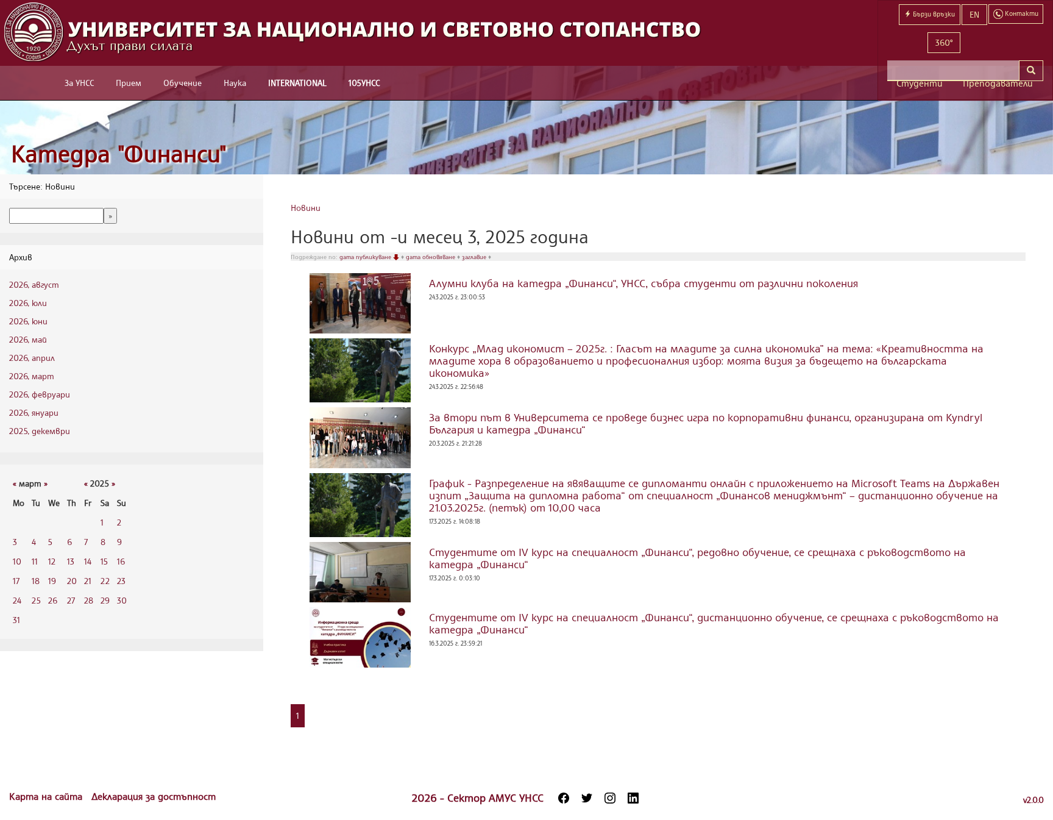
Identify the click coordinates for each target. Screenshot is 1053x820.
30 (122, 600)
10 (17, 561)
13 (70, 561)
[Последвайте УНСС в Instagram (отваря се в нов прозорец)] (610, 798)
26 (52, 600)
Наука (235, 82)
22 (105, 581)
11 (35, 561)
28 (88, 600)
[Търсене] (1031, 70)
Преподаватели (998, 83)
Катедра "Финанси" (119, 153)
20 (72, 581)
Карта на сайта (47, 796)
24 (17, 600)
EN (974, 14)
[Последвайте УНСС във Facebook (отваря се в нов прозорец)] (564, 798)
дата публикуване (366, 256)
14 (87, 561)
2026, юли (28, 303)
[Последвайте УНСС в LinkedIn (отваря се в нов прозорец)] (633, 798)
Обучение (182, 82)
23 (121, 581)
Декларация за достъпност (153, 796)
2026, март (31, 376)
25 (36, 600)
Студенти (919, 83)
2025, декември (39, 431)
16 (121, 561)
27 (71, 600)
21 (87, 581)
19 (52, 581)
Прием (128, 82)
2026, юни (28, 321)
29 (105, 600)
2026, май (28, 339)
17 (16, 581)
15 (104, 561)
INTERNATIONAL (297, 82)
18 (36, 581)
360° (943, 42)
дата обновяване (431, 256)
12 (51, 561)
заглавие (475, 256)
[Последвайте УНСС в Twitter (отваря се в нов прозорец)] (587, 798)
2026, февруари (39, 394)
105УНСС (364, 82)
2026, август (34, 284)
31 (16, 620)
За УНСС (79, 82)
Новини (306, 207)
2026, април (32, 357)
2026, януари (33, 412)
